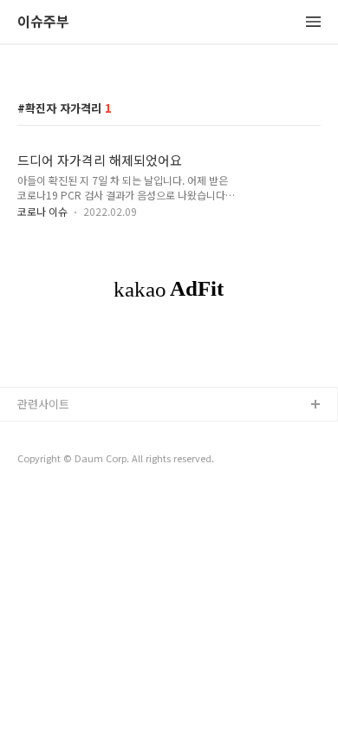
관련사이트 (43, 403)
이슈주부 (43, 22)
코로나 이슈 (42, 211)
